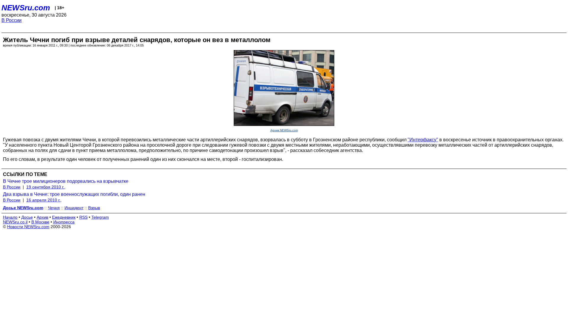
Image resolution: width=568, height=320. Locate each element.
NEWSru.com (25, 7)
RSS (83, 217)
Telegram (100, 217)
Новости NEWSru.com (28, 226)
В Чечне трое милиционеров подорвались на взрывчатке (65, 181)
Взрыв (94, 207)
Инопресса (64, 222)
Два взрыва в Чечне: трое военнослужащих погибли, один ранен (74, 194)
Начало (10, 217)
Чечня (54, 207)
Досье (27, 217)
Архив (42, 217)
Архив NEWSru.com (284, 130)
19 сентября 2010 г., (45, 187)
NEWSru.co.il (15, 222)
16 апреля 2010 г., (44, 200)
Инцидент (73, 207)
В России (11, 20)
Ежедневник (63, 217)
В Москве (40, 222)
